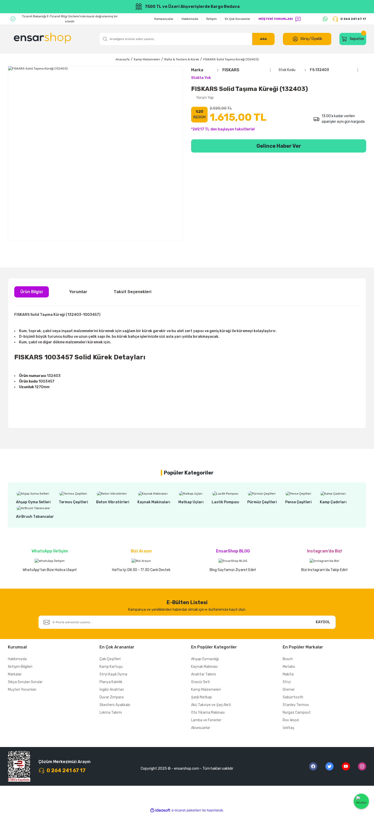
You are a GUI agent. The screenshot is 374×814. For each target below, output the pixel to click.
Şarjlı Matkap (201, 697)
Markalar (15, 674)
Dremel (288, 689)
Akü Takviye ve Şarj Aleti (211, 705)
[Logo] (43, 39)
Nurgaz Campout (297, 712)
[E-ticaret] (186, 810)
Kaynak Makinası (204, 666)
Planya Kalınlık (110, 682)
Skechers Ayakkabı (114, 705)
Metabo (289, 666)
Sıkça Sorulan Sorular (25, 682)
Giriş (304, 39)
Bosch (288, 659)
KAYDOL (323, 622)
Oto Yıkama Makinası (208, 712)
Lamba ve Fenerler (206, 720)
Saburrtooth (293, 697)
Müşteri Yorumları (22, 689)
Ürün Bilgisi (31, 291)
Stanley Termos (296, 705)
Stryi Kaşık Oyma (113, 674)
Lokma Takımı (110, 712)
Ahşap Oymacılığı (205, 659)
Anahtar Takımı (203, 674)
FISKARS (230, 69)
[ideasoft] (160, 810)
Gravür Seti (200, 682)
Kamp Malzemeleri (206, 689)
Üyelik (316, 39)
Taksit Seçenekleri (132, 291)
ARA (263, 39)
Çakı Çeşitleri (110, 659)
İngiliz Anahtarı (111, 689)
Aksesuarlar (200, 728)
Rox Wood (291, 720)
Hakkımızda (17, 659)
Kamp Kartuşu (111, 666)
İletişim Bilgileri (20, 666)
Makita (288, 674)
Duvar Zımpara (111, 697)
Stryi (287, 682)
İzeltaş (288, 728)
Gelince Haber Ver (278, 146)
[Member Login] (295, 39)
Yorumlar (78, 291)
